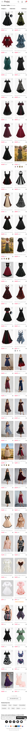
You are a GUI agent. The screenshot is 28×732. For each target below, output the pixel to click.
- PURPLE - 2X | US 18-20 (6, 689)
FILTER (23, 8)
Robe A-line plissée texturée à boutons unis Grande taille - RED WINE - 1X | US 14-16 (21, 140)
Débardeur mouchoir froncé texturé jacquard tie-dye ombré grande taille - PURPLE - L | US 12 (21, 622)
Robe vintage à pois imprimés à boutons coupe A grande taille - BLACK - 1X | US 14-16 (7, 232)
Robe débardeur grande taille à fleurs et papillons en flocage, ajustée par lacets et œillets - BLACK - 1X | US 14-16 (21, 324)
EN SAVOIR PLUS (14, 698)
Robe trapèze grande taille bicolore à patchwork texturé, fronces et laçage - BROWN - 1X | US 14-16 (7, 209)
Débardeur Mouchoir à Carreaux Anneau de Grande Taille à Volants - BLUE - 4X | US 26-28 (21, 346)
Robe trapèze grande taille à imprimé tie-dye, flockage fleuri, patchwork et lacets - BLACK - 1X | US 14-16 (7, 162)
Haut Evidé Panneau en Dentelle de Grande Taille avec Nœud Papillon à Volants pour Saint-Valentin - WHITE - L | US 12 (7, 597)
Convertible (22, 705)
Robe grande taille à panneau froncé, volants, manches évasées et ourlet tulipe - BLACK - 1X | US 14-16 (21, 73)
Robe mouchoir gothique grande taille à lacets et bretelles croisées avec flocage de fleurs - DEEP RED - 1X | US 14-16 (21, 461)
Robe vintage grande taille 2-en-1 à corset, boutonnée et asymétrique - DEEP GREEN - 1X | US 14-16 (21, 28)
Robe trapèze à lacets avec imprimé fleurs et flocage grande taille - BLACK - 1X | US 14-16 (21, 209)
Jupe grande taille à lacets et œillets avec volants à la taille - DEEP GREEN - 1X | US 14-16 (7, 254)
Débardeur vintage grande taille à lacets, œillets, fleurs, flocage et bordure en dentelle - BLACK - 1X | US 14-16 (7, 187)
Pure (10, 705)
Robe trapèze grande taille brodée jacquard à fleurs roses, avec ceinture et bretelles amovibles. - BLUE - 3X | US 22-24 (7, 371)
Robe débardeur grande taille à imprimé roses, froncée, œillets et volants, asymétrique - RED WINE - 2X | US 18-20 (7, 416)
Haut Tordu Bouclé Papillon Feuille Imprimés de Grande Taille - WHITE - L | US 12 (7, 575)
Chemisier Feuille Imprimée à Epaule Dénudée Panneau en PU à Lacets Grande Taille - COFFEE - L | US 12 (21, 530)
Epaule (18, 708)
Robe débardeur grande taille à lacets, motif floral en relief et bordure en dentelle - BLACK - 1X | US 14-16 (21, 232)
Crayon (15, 705)
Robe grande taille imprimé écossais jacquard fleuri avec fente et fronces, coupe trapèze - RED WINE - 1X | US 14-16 (7, 140)
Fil (8, 708)
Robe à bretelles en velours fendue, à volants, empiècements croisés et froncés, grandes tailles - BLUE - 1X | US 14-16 (21, 393)
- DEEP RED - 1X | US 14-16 (6, 279)
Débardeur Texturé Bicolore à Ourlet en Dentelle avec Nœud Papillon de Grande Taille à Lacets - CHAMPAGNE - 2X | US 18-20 (7, 530)
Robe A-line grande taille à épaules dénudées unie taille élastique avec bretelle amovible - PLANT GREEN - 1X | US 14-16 (21, 162)
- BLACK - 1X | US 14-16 (19, 117)
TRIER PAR (12, 8)
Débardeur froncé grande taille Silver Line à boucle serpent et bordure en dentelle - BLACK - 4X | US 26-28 (7, 644)
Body (13, 708)
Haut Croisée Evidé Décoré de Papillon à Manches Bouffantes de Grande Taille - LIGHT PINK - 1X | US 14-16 (7, 553)
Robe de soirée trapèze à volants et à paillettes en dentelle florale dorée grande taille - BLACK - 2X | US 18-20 (7, 508)
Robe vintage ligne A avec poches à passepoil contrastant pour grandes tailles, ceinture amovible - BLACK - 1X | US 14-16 (7, 324)
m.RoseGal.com (8, 2)
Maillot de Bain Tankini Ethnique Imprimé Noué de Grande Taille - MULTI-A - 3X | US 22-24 (7, 622)
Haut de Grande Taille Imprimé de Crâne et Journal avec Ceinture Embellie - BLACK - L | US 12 (21, 553)
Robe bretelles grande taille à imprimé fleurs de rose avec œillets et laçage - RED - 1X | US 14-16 (21, 301)
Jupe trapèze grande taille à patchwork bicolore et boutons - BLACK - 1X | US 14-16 (7, 346)
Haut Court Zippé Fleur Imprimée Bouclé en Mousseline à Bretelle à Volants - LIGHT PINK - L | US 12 (21, 597)
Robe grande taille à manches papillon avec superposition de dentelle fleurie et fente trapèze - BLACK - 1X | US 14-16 (21, 254)
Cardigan (4, 705)
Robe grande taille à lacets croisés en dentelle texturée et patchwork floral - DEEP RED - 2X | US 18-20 (7, 393)
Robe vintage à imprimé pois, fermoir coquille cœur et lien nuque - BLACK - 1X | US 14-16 (21, 187)
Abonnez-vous (21, 717)
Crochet (4, 708)
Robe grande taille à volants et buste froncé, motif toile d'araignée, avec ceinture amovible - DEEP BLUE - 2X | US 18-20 (7, 485)
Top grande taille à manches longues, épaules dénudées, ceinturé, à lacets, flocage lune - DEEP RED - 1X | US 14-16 (7, 50)
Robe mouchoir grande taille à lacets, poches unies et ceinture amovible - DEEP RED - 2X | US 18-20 (21, 508)
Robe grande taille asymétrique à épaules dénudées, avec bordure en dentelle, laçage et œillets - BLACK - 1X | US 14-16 (7, 95)
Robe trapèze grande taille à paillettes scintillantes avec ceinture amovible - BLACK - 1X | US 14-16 (21, 279)
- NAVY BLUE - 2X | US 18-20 (20, 667)
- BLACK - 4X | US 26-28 (6, 667)
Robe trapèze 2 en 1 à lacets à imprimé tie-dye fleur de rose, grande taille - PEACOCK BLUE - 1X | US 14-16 (21, 50)
